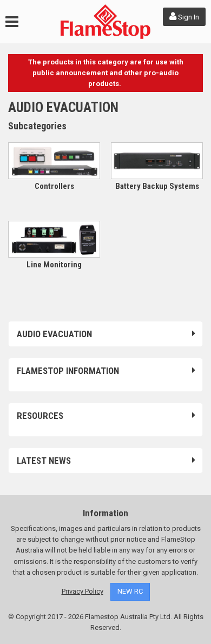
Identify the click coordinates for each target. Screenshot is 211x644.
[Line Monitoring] (54, 239)
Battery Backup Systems (157, 186)
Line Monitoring (54, 265)
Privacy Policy (82, 591)
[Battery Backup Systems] (157, 160)
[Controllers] (54, 160)
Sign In (187, 17)
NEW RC (130, 591)
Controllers (54, 186)
